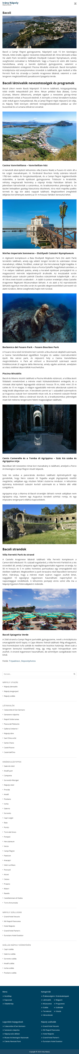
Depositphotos (28, 661)
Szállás (45, 1007)
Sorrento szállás (10, 959)
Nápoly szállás (9, 696)
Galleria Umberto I (11, 729)
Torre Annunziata (11, 903)
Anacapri (7, 860)
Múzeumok (47, 1004)
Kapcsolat (8, 1000)
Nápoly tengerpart (11, 691)
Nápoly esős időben (12, 1034)
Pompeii (7, 837)
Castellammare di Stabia (13, 898)
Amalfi (6, 794)
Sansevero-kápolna (11, 714)
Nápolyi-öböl (9, 785)
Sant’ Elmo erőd (10, 738)
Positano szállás (10, 973)
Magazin (59, 1000)
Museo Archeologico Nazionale (16, 1037)
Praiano (7, 884)
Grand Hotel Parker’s (12, 931)
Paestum (7, 856)
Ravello (7, 893)
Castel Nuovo (9, 747)
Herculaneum (9, 841)
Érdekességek (48, 996)
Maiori (6, 889)
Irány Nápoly (10, 2)
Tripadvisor (14, 661)
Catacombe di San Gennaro (14, 710)
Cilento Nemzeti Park (12, 1041)
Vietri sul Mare (9, 865)
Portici (6, 827)
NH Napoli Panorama (12, 921)
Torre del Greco (10, 832)
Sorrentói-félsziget (11, 780)
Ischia (6, 804)
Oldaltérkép (8, 1004)
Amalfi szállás (9, 963)
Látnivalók (47, 1000)
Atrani (6, 874)
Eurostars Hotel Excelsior (13, 935)
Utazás (58, 1011)
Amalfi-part (8, 771)
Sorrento (7, 813)
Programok (60, 1004)
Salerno (7, 808)
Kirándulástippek (62, 996)
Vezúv (6, 846)
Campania (8, 775)
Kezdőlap (8, 996)
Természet (47, 1011)
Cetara (6, 879)
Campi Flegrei (9, 851)
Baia (5, 823)
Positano (7, 799)
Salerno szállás (10, 954)
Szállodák (59, 1007)
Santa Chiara (9, 743)
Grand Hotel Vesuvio (12, 916)
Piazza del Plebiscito (11, 724)
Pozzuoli (7, 870)
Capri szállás (9, 949)
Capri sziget (8, 818)
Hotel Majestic (9, 926)
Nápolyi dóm (9, 733)
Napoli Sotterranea (11, 719)
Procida (7, 790)
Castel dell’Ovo (9, 752)
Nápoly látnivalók (10, 686)
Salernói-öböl (9, 766)
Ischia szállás (9, 968)
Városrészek (48, 1015)
